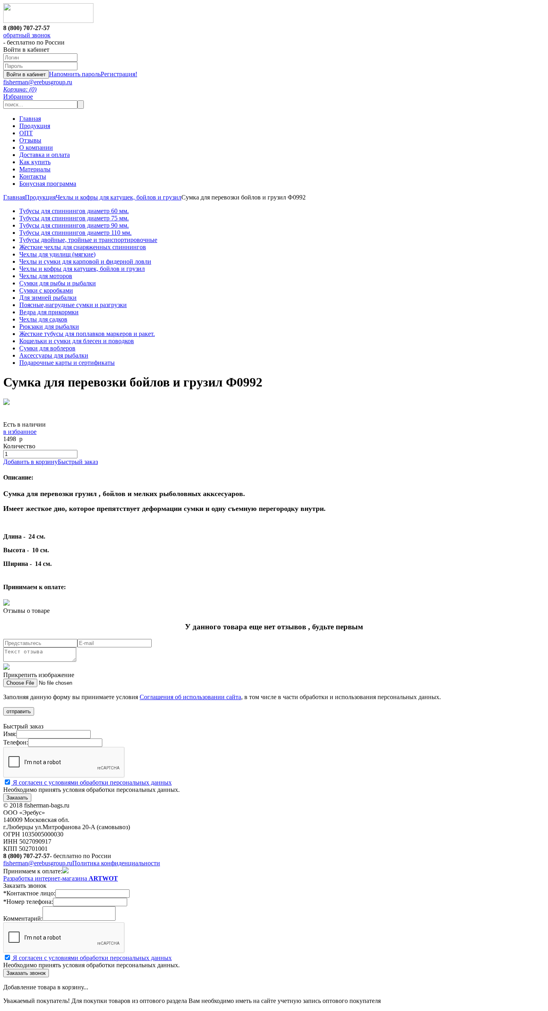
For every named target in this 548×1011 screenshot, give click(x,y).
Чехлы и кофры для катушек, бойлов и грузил (118, 197)
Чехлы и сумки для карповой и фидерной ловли (85, 261)
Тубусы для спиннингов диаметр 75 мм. (74, 218)
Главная (30, 118)
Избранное (18, 96)
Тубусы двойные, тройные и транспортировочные (88, 239)
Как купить (35, 162)
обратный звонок (27, 35)
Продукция (34, 125)
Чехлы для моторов (45, 276)
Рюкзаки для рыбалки (49, 326)
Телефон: (15, 742)
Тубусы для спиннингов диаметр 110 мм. (75, 232)
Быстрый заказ (78, 461)
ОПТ (26, 133)
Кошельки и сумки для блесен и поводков (76, 341)
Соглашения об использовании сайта (190, 697)
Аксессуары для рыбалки (53, 355)
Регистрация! (119, 74)
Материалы (35, 169)
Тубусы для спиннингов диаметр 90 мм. (74, 225)
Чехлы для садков (43, 319)
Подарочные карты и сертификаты (67, 362)
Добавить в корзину (30, 461)
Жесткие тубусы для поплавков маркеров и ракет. (87, 333)
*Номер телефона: (28, 901)
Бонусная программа (47, 183)
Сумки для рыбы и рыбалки (57, 283)
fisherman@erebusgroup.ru (37, 82)
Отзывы (30, 140)
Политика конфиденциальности (116, 863)
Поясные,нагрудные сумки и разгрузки (73, 304)
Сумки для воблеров (47, 348)
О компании (36, 147)
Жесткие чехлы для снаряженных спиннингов (82, 247)
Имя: (9, 733)
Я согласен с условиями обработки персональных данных (91, 782)
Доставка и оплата (44, 154)
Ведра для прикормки (49, 312)
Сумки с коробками (46, 290)
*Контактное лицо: (29, 893)
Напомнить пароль (75, 74)
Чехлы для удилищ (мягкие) (57, 254)
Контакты (32, 176)
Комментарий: (23, 918)
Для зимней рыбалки (48, 297)
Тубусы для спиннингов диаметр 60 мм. (74, 210)
